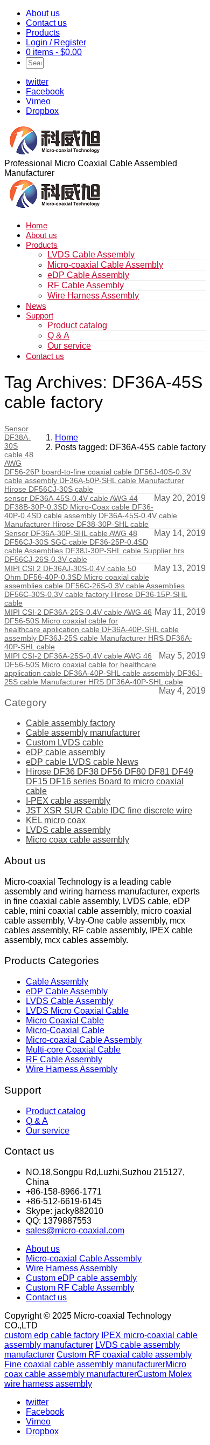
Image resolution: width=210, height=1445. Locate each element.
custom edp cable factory (51, 1335)
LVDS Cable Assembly (91, 254)
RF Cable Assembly (85, 285)
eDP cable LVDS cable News (82, 761)
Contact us (46, 23)
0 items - (54, 52)
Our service (69, 345)
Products (43, 32)
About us (43, 13)
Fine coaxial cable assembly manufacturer (84, 1364)
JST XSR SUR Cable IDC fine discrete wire (109, 810)
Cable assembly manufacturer (83, 732)
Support (39, 315)
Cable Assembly (57, 981)
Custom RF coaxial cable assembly (124, 1354)
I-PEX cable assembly (68, 800)
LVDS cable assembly (68, 830)
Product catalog (77, 325)
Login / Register (56, 42)
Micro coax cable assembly (77, 839)
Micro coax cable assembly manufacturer (95, 1369)
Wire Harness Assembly (93, 295)
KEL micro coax (56, 820)
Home (36, 225)
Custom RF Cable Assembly (80, 1287)
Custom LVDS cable (64, 742)
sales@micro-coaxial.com (75, 1230)
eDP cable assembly (65, 752)
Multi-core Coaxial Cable (73, 1049)
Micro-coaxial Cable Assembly (105, 264)
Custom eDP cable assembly (81, 1278)
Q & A (58, 335)
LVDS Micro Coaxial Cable (77, 1010)
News (36, 305)
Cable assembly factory (70, 723)
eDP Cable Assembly (88, 275)
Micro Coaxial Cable (65, 1020)
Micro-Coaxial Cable (65, 1030)
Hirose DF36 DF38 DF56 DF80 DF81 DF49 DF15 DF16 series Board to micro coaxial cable (109, 781)
